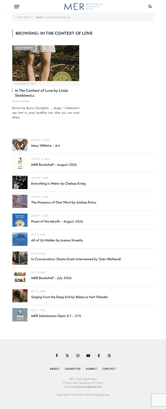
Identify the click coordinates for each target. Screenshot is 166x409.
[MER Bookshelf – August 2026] (20, 163)
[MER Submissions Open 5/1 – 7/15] (20, 314)
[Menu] (16, 6)
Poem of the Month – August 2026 (57, 221)
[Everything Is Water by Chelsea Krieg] (20, 182)
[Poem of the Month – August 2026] (20, 220)
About (55, 368)
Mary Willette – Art (45, 145)
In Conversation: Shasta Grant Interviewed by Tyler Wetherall (76, 259)
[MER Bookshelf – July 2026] (20, 277)
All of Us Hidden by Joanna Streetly (57, 240)
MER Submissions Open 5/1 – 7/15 (56, 316)
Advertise (73, 368)
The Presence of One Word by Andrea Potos (63, 202)
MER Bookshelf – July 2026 (51, 278)
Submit (91, 368)
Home (39, 17)
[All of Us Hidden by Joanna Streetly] (20, 239)
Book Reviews (24, 47)
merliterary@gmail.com (88, 387)
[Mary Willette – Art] (20, 144)
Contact (109, 368)
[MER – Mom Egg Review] (83, 6)
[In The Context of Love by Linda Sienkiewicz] (45, 63)
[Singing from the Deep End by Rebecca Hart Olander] (20, 295)
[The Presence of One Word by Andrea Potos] (20, 201)
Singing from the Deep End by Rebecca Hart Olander (69, 297)
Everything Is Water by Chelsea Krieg (58, 183)
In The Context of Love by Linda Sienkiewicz (41, 93)
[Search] (150, 6)
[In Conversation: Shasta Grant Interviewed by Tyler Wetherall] (20, 258)
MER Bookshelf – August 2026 (54, 164)
